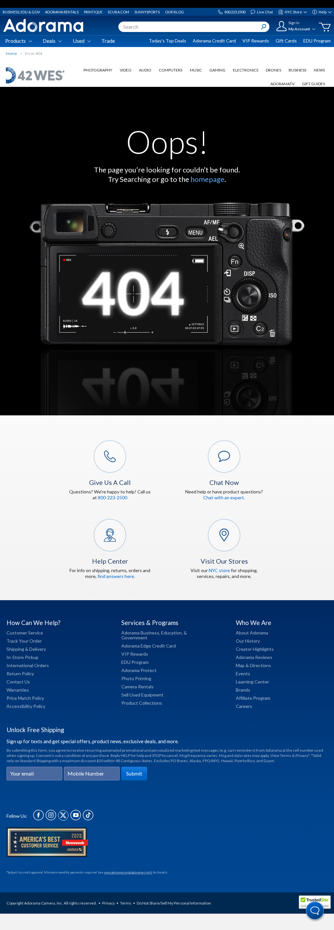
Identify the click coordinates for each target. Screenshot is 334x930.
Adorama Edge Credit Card (148, 646)
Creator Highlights (255, 649)
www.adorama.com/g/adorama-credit (128, 872)
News (319, 70)
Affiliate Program (253, 698)
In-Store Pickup (22, 657)
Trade (108, 41)
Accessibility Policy (26, 706)
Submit (134, 773)
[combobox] (193, 27)
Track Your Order (24, 641)
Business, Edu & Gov (21, 12)
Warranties (18, 690)
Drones (273, 70)
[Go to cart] (325, 27)
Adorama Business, (140, 632)
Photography (98, 70)
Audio (145, 70)
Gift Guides (313, 83)
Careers (244, 706)
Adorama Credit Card (214, 40)
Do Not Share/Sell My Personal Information (174, 903)
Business (297, 70)
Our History (248, 641)
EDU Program (317, 40)
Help (322, 12)
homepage (207, 179)
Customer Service (25, 632)
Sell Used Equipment (142, 695)
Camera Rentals (137, 686)
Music (196, 70)
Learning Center (252, 681)
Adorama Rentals (62, 12)
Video (125, 70)
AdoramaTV (282, 83)
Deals (49, 41)
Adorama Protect (139, 670)
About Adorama (252, 632)
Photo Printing (136, 678)
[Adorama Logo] (43, 25)
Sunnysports (147, 12)
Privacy (108, 903)
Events (243, 673)
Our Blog (174, 12)
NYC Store (293, 12)
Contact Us (18, 681)
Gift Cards (286, 40)
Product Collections (141, 703)
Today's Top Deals (167, 40)
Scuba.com (118, 12)
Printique (93, 12)
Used (78, 41)
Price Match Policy (25, 698)
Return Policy (20, 673)
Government (134, 637)
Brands (243, 690)
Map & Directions (253, 665)
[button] (315, 911)
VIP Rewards (255, 40)
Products (15, 41)
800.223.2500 (234, 12)
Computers (170, 70)
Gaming (217, 70)
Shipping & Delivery (26, 649)
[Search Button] (263, 27)
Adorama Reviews (254, 657)
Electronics (245, 70)
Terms (125, 903)
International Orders (28, 665)
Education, (172, 632)
